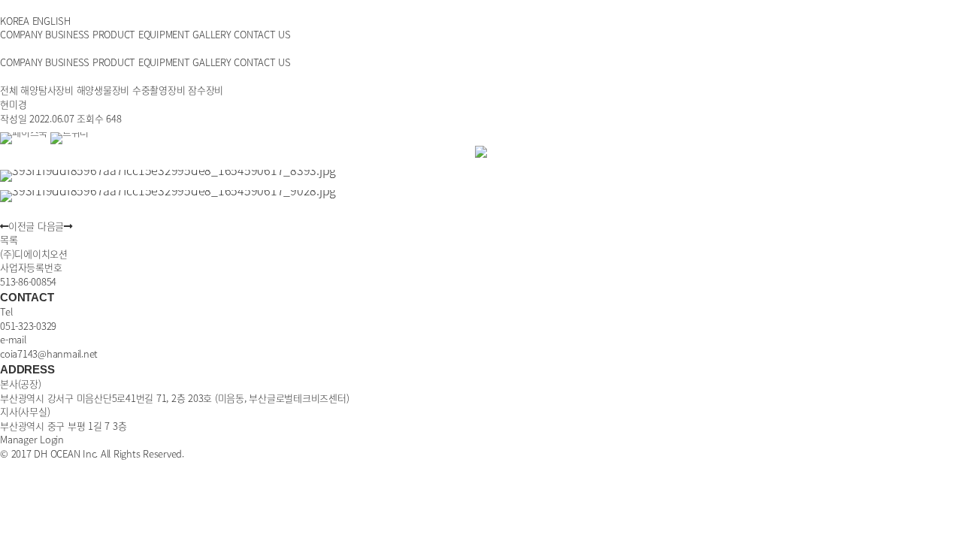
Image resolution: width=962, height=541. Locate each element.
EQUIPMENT (164, 34)
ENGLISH (51, 21)
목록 (9, 239)
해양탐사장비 (47, 90)
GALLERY (211, 34)
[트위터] (69, 132)
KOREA (14, 21)
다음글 (51, 226)
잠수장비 (205, 90)
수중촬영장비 (159, 90)
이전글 (21, 226)
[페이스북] (25, 132)
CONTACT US (262, 34)
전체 (9, 90)
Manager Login (32, 439)
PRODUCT (113, 34)
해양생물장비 (103, 90)
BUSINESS (67, 34)
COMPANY (21, 34)
